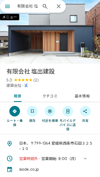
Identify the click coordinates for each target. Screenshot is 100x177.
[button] (50, 158)
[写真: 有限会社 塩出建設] (50, 32)
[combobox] (27, 6)
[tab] (17, 95)
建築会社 (13, 85)
